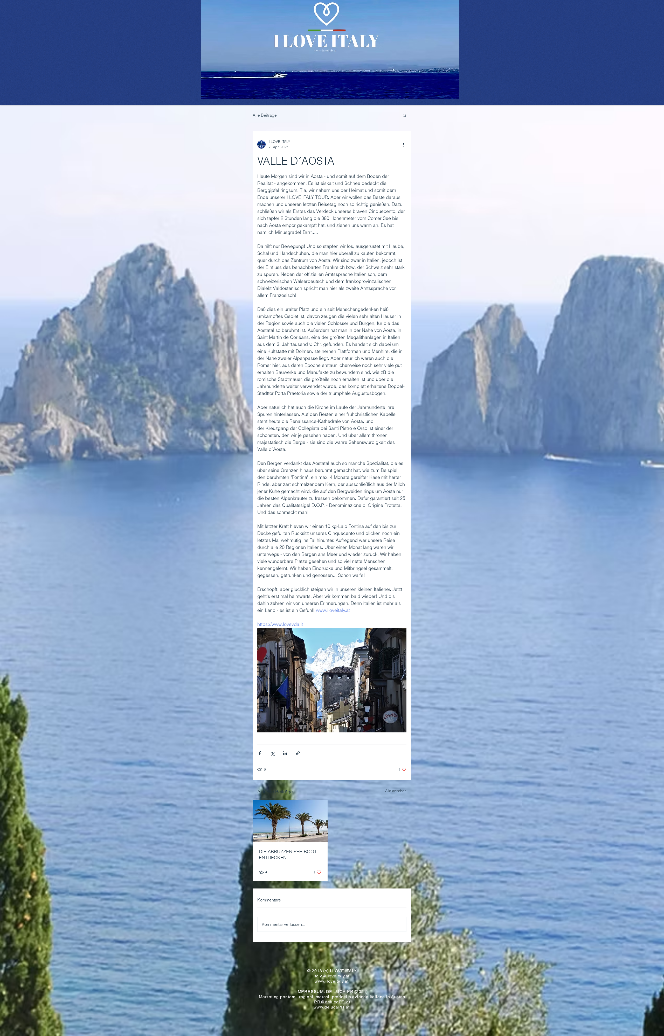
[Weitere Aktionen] (403, 144)
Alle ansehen (395, 790)
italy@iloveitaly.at (331, 976)
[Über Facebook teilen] (259, 753)
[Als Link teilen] (297, 753)
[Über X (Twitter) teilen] (272, 753)
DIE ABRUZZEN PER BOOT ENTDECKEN (288, 854)
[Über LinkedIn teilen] (285, 753)
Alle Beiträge (265, 115)
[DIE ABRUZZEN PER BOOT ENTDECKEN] (290, 821)
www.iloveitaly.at (332, 981)
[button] (404, 115)
